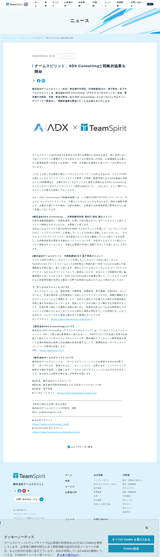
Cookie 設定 (131, 548)
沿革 (96, 496)
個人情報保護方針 (20, 510)
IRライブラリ (128, 488)
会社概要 (97, 500)
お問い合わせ (136, 4)
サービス (55, 4)
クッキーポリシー (68, 554)
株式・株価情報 (129, 484)
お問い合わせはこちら (27, 499)
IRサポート (127, 504)
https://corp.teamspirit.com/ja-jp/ (77, 393)
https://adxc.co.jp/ (51, 350)
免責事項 (126, 512)
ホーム (37, 4)
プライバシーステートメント (24, 514)
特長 (46, 4)
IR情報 (94, 4)
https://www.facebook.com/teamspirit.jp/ (56, 432)
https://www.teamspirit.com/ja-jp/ (70, 319)
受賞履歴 (97, 492)
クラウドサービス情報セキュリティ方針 (28, 518)
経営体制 (97, 488)
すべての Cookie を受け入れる (131, 539)
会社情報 (82, 4)
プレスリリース (67, 56)
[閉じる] (146, 527)
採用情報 (120, 4)
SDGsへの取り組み (102, 504)
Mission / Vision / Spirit (105, 484)
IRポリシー (127, 508)
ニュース (108, 4)
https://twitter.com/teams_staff (50, 424)
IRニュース (127, 500)
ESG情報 (126, 496)
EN (150, 4)
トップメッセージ (101, 480)
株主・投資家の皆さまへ (133, 480)
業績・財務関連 (129, 492)
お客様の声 (68, 4)
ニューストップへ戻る (81, 447)
